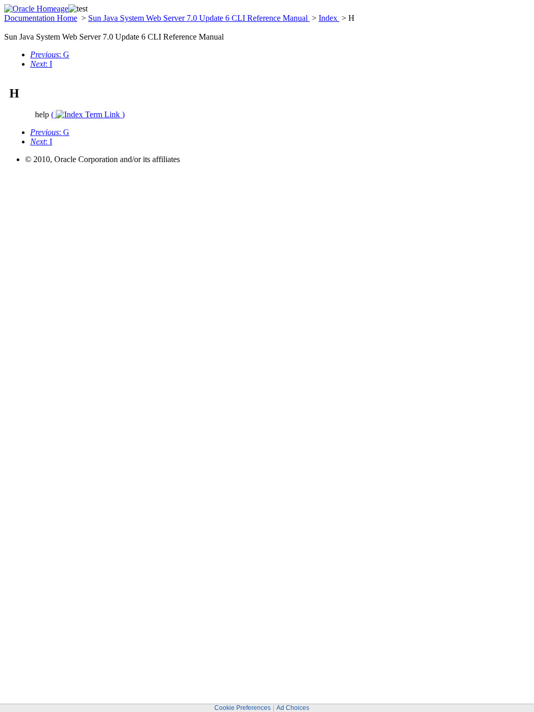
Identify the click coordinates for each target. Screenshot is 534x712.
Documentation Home (40, 18)
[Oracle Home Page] (36, 8)
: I (41, 63)
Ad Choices (292, 707)
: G (49, 54)
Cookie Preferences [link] (242, 707)
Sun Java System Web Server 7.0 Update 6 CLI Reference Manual (199, 18)
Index (329, 18)
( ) (88, 114)
